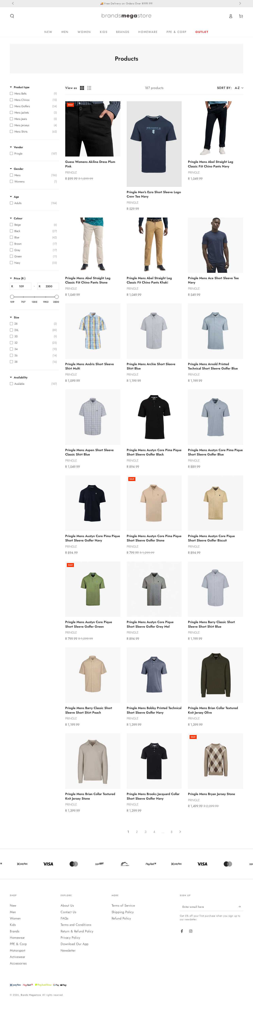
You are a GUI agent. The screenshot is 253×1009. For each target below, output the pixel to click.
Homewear (17, 937)
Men (13, 912)
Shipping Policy (123, 912)
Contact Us (68, 912)
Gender (18, 169)
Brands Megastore (31, 995)
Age (16, 197)
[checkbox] (33, 93)
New (13, 905)
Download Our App (75, 944)
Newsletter (68, 950)
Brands (14, 931)
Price (19, 278)
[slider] (12, 297)
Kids (13, 924)
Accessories (18, 963)
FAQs (64, 918)
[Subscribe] (241, 906)
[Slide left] (13, 3)
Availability (20, 377)
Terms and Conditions (76, 924)
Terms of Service (123, 905)
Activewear (17, 957)
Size (16, 317)
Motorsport (17, 950)
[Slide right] (239, 3)
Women (15, 918)
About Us (67, 905)
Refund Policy (121, 918)
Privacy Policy (70, 937)
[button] (12, 16)
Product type (21, 87)
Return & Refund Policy (77, 931)
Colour (18, 218)
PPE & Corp (18, 944)
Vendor (18, 147)
